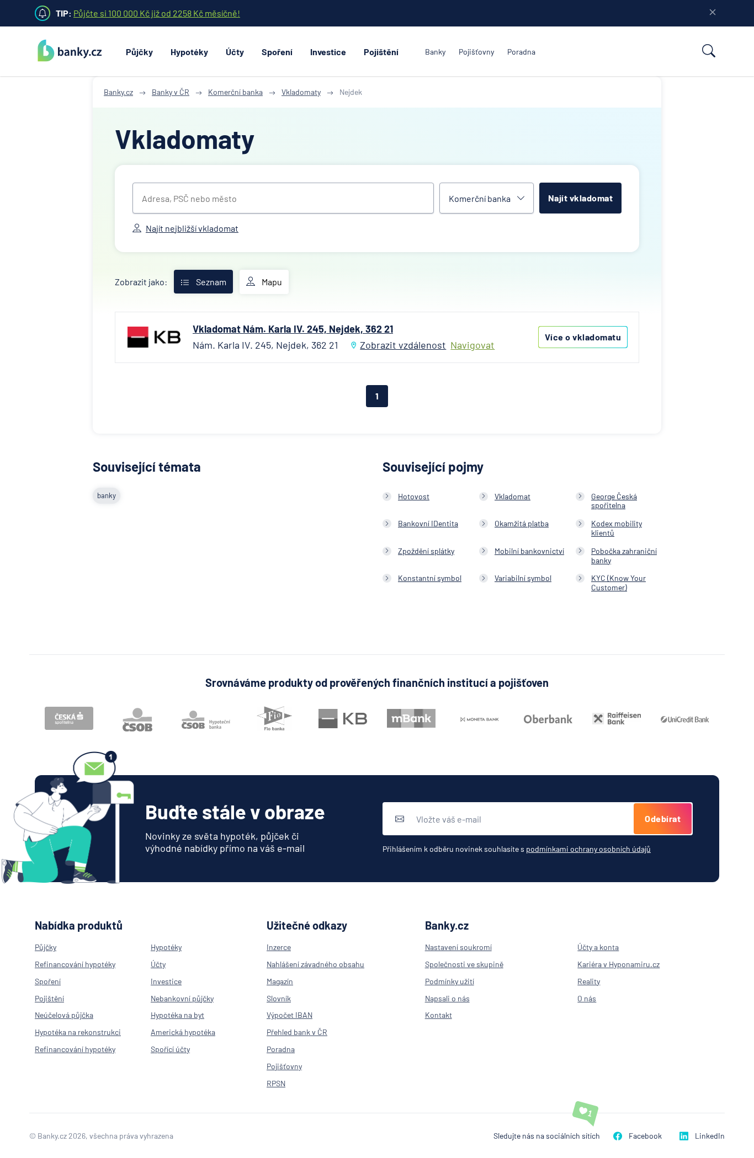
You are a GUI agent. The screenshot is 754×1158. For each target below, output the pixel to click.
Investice (328, 51)
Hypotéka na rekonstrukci (78, 1032)
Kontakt (438, 1015)
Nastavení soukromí (458, 947)
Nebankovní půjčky (182, 998)
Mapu (272, 281)
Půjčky (139, 51)
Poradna (521, 51)
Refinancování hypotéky (75, 964)
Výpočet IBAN (289, 1015)
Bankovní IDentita (428, 523)
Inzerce (279, 947)
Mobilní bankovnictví (529, 551)
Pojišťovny (476, 51)
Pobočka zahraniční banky (624, 555)
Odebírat (663, 818)
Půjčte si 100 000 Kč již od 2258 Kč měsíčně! (156, 13)
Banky (435, 51)
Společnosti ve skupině (464, 964)
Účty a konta (598, 947)
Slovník (279, 998)
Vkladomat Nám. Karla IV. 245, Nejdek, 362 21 (293, 329)
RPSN (276, 1083)
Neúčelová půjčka (64, 1015)
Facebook (645, 1135)
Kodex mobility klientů (616, 528)
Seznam (211, 281)
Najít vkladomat (580, 198)
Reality (588, 981)
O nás (586, 998)
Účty (235, 51)
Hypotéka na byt (177, 1015)
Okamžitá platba (522, 523)
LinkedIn (710, 1135)
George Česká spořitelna (614, 501)
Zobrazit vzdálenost (403, 345)
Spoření (277, 51)
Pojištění (381, 51)
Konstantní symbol (429, 578)
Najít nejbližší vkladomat (192, 228)
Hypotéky (189, 51)
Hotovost (413, 496)
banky (106, 495)
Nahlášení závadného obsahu (315, 964)
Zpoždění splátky (426, 551)
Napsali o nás (447, 998)
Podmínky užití (449, 981)
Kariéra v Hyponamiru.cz (618, 964)
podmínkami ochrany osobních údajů (588, 848)
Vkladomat (512, 496)
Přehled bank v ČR (297, 1032)
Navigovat (472, 345)
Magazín (280, 981)
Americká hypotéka (183, 1032)
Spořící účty (170, 1049)
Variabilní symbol (523, 578)
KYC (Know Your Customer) (618, 582)
